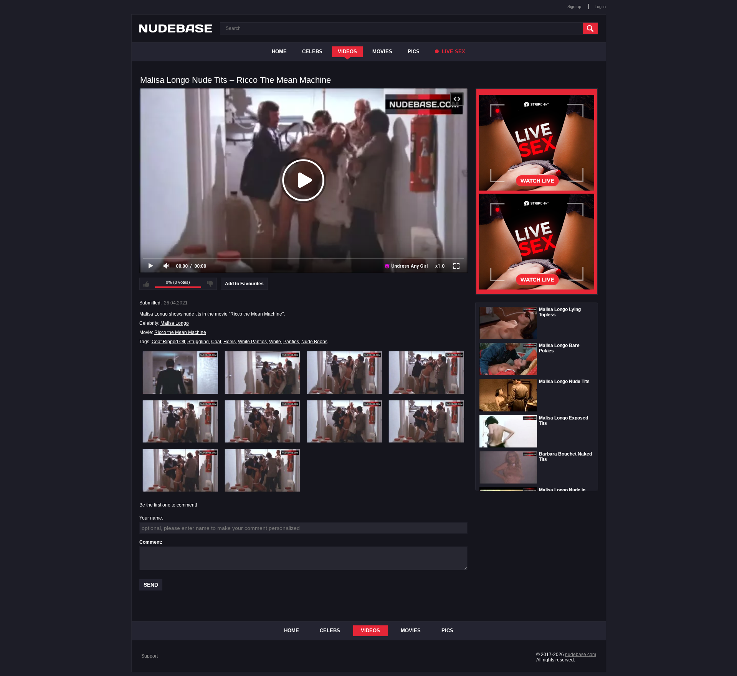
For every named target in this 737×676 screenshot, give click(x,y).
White (275, 341)
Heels (229, 341)
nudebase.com (580, 654)
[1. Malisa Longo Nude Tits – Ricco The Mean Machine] (180, 372)
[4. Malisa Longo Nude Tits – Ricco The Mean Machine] (426, 372)
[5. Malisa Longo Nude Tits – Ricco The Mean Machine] (180, 421)
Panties (291, 341)
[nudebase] (175, 28)
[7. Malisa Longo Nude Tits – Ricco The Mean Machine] (344, 421)
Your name (150, 518)
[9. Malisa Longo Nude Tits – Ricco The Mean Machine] (180, 470)
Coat (216, 341)
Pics (414, 51)
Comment (150, 542)
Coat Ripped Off (168, 341)
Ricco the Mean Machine (180, 332)
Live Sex (452, 51)
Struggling (198, 341)
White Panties (252, 341)
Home (279, 51)
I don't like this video (209, 283)
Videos (347, 51)
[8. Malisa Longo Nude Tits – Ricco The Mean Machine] (426, 421)
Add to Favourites (244, 283)
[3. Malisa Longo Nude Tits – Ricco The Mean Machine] (344, 372)
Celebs (312, 51)
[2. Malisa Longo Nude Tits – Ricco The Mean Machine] (262, 372)
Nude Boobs (314, 341)
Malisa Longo (174, 323)
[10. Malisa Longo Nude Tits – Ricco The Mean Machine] (262, 470)
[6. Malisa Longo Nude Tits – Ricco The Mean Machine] (262, 421)
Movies (382, 51)
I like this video (146, 283)
